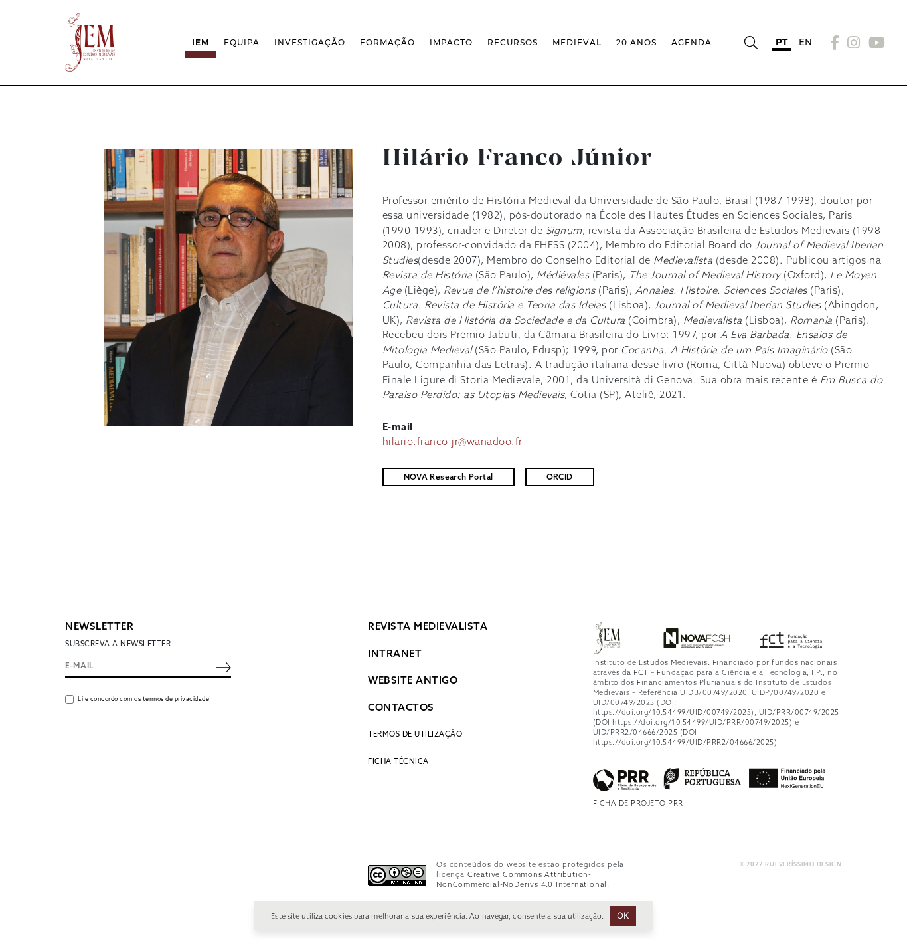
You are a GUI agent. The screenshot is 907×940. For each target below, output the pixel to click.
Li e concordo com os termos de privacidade (143, 699)
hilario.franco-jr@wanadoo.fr (452, 442)
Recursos (512, 42)
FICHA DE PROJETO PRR (638, 803)
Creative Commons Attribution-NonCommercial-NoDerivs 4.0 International (521, 880)
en (806, 42)
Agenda (691, 42)
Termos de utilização (415, 734)
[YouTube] (875, 42)
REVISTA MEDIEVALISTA (427, 627)
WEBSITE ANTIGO (412, 681)
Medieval (577, 42)
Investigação (309, 42)
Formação (387, 42)
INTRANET (395, 654)
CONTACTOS (401, 708)
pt (782, 42)
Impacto (451, 42)
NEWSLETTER (99, 627)
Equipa (242, 42)
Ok (623, 915)
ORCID (559, 477)
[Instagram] (854, 42)
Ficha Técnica (398, 762)
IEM (200, 42)
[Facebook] (835, 42)
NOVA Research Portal (448, 477)
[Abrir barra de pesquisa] (750, 42)
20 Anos (636, 42)
